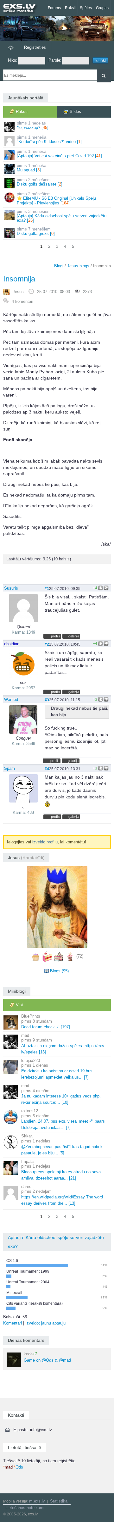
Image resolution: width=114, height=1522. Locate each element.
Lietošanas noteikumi (24, 1507)
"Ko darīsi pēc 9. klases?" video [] (49, 139)
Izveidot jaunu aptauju (45, 1323)
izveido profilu (45, 842)
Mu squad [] (31, 167)
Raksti (70, 8)
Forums (54, 8)
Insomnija (19, 279)
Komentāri (12, 1323)
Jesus (18, 291)
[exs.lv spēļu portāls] (22, 8)
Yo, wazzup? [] (32, 125)
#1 (47, 588)
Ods (18, 1467)
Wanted (11, 699)
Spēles (86, 8)
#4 (47, 769)
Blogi (58, 266)
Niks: (12, 60)
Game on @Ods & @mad (47, 1357)
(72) (79, 956)
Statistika (58, 1501)
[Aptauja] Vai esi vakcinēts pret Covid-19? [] (59, 153)
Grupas (102, 8)
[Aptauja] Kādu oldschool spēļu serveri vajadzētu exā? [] (61, 216)
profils (55, 636)
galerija (73, 636)
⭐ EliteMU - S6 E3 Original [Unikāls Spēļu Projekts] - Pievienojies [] (56, 198)
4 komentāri (22, 301)
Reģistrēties (35, 47)
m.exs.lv (37, 1501)
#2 (47, 644)
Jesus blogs (78, 266)
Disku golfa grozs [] (36, 231)
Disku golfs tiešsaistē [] (39, 181)
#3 (47, 700)
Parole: (54, 60)
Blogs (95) (59, 971)
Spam (9, 768)
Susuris (11, 588)
